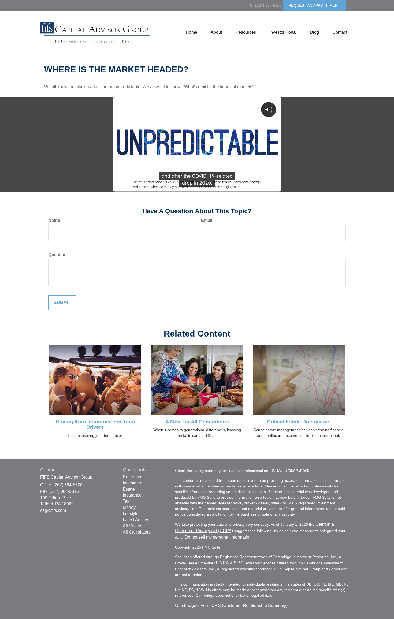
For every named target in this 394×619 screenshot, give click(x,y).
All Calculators (137, 532)
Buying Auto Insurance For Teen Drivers (95, 424)
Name (54, 220)
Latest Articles (136, 519)
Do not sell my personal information (218, 537)
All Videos (132, 526)
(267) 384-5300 (268, 5)
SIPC (238, 563)
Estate (129, 489)
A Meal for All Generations (197, 421)
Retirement (133, 477)
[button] (216, 32)
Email (206, 220)
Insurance (132, 495)
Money (129, 507)
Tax (126, 501)
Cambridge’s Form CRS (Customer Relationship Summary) (231, 605)
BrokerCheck (296, 470)
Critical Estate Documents (299, 421)
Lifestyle (131, 513)
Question (57, 254)
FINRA (222, 563)
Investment (133, 483)
